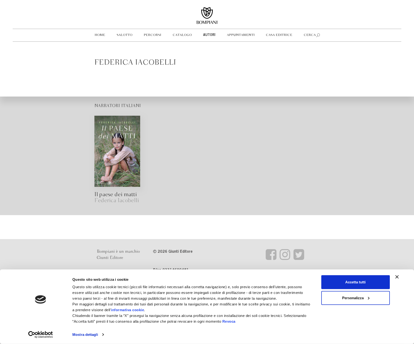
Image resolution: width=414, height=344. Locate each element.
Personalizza (353, 298)
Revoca (229, 321)
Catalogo (182, 35)
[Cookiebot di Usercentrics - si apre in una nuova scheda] (41, 334)
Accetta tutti (355, 282)
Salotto (124, 35)
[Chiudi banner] (397, 277)
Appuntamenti (241, 35)
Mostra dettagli (85, 335)
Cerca (310, 35)
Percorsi (152, 35)
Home (100, 35)
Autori (209, 35)
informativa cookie (127, 310)
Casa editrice (279, 35)
